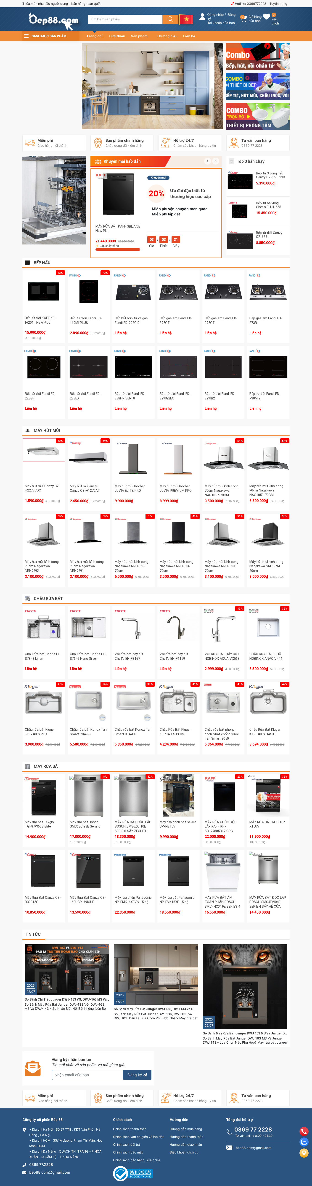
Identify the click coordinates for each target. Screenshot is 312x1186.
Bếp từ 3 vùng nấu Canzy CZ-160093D (270, 175)
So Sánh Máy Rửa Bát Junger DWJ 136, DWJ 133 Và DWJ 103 (159, 1009)
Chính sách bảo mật (128, 1152)
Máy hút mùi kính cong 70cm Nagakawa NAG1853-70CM (266, 490)
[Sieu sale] (54, 200)
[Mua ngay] (117, 206)
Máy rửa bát (47, 766)
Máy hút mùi (47, 430)
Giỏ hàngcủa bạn (255, 19)
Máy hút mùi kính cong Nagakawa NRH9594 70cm (266, 566)
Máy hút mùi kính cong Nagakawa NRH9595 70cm (131, 566)
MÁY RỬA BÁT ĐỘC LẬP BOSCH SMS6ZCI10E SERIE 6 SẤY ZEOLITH (133, 826)
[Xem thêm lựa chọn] (43, 702)
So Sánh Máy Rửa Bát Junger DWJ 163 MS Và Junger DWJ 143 (249, 1033)
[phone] (304, 1134)
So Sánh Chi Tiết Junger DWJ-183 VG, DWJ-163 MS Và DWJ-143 (73, 999)
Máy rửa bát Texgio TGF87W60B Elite (39, 824)
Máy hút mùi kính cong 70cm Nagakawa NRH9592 (42, 566)
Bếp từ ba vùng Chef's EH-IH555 (268, 205)
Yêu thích (275, 21)
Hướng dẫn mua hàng (186, 1129)
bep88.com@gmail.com (49, 1172)
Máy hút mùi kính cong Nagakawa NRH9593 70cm (221, 566)
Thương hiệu (167, 36)
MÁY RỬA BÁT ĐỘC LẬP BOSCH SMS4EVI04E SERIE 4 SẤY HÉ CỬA (267, 902)
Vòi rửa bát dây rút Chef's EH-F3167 (129, 656)
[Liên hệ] (304, 1156)
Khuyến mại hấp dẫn (122, 161)
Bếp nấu (42, 262)
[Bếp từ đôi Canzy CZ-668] (240, 241)
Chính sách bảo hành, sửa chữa (136, 1160)
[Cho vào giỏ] (117, 184)
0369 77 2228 (253, 1129)
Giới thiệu (117, 36)
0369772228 (256, 3)
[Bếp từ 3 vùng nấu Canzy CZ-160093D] (240, 181)
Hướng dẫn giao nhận (186, 1144)
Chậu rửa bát (48, 598)
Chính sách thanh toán (129, 1129)
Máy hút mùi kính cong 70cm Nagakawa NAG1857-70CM (221, 490)
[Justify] (170, 19)
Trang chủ (94, 36)
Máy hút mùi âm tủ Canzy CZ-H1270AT (85, 488)
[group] (153, 86)
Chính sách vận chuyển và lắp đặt (138, 1137)
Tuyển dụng (278, 3)
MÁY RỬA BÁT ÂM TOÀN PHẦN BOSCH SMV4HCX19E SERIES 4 (222, 902)
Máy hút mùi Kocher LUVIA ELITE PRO (130, 488)
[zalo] (304, 1145)
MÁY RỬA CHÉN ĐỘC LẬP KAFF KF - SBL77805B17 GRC (221, 826)
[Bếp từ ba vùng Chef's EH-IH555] (240, 211)
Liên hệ (189, 36)
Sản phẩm (139, 36)
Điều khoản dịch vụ (184, 1152)
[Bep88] (257, 56)
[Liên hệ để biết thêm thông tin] (133, 295)
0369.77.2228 (41, 1164)
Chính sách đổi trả (126, 1144)
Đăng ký (135, 1074)
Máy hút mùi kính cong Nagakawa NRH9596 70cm (176, 566)
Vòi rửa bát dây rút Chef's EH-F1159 (174, 656)
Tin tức (33, 934)
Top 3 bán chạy (250, 161)
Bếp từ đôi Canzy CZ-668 (269, 235)
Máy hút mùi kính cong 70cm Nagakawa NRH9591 (87, 566)
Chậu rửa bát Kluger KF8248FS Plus (40, 731)
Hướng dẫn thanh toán (186, 1137)
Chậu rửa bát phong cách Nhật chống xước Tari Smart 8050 (222, 734)
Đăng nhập (215, 14)
